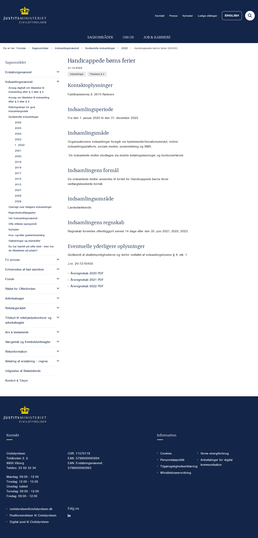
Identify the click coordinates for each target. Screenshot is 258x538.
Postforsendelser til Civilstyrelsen (33, 515)
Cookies (166, 453)
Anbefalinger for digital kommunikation (217, 462)
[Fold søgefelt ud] (250, 16)
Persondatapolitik (172, 460)
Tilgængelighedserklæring (175, 466)
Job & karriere (157, 37)
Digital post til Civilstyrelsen (29, 522)
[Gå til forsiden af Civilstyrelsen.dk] (23, 15)
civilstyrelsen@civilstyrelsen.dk (31, 509)
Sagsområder (100, 37)
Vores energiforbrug (215, 453)
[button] (57, 71)
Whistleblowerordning (175, 473)
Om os (128, 37)
